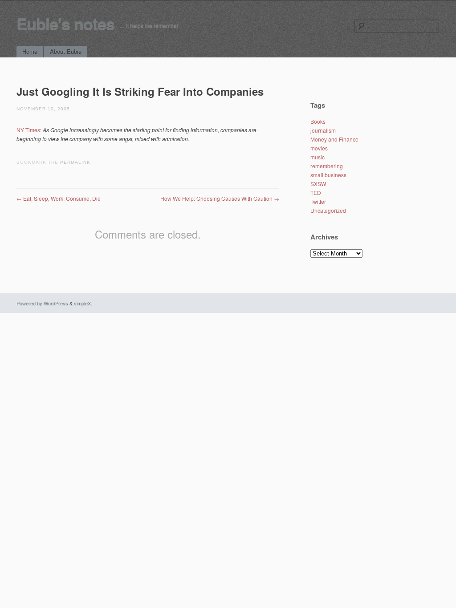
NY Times (28, 130)
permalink (75, 162)
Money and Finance (334, 139)
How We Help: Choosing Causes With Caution (219, 198)
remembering (326, 166)
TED (315, 192)
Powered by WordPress (42, 303)
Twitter (318, 201)
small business (328, 174)
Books (318, 121)
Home (29, 51)
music (317, 157)
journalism (323, 130)
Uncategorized (328, 210)
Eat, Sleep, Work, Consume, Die (58, 198)
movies (319, 148)
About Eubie (65, 51)
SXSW (318, 183)
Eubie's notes (65, 23)
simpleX (82, 303)
